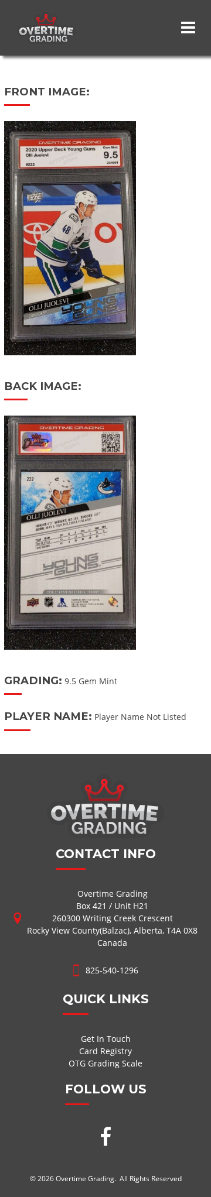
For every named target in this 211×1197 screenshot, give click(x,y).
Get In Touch (106, 1038)
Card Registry (105, 1051)
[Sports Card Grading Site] (46, 17)
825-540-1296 (112, 970)
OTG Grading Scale (105, 1063)
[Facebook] (105, 1138)
